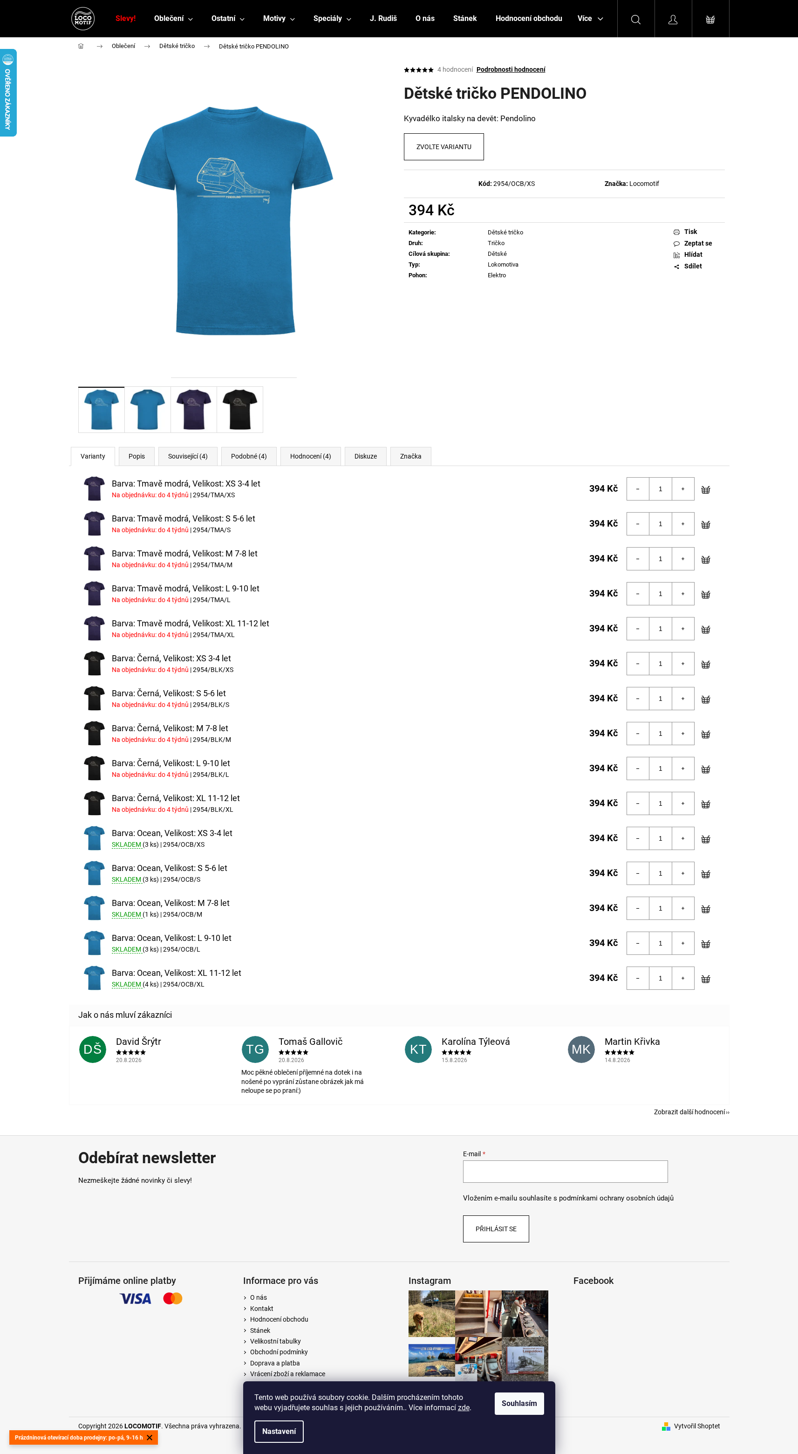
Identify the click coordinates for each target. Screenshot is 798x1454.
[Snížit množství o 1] (638, 489)
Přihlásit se (496, 1229)
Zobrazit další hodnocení (689, 1112)
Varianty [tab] (93, 456)
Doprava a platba (275, 1363)
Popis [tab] (137, 456)
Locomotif (644, 183)
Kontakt (261, 1308)
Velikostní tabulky (275, 1341)
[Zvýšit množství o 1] (683, 489)
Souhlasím (519, 1403)
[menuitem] (125, 18)
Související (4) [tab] (188, 456)
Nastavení (279, 1431)
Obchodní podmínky (279, 1352)
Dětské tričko (505, 232)
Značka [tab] (411, 456)
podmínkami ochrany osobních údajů (616, 1198)
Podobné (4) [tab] (249, 456)
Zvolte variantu (443, 147)
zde (464, 1407)
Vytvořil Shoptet (697, 1426)
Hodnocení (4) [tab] (310, 456)
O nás (258, 1297)
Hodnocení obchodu (279, 1319)
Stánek (260, 1330)
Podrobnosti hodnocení (511, 69)
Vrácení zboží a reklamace (287, 1374)
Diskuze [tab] (366, 456)
